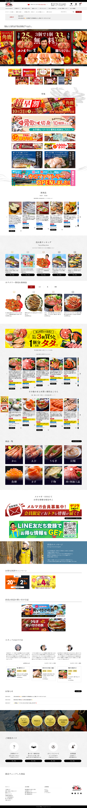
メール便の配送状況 (9, 797)
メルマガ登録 (72, 8)
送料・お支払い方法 (26, 8)
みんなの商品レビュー (40, 12)
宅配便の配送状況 (9, 795)
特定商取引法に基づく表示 (30, 789)
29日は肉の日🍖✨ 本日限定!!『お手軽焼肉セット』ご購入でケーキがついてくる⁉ (34, 18)
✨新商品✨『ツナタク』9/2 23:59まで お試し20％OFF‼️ (25, 703)
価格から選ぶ (19, 12)
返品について (34, 8)
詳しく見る (14, 760)
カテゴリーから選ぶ (9, 12)
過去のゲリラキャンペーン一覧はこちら (73, 518)
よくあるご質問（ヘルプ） (63, 8)
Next (77, 49)
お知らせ (33, 12)
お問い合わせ (49, 12)
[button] (6, 217)
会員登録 (46, 791)
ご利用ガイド (17, 8)
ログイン (46, 789)
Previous (9, 49)
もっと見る (78, 691)
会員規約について (28, 791)
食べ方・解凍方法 (52, 8)
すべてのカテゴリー (76, 441)
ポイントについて (43, 8)
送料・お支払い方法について (11, 791)
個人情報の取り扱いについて (31, 792)
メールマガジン (47, 792)
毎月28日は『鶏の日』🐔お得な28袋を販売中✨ (23, 699)
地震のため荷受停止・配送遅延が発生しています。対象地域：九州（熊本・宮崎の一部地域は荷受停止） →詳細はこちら (18, 26)
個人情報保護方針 (28, 794)
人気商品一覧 (26, 12)
